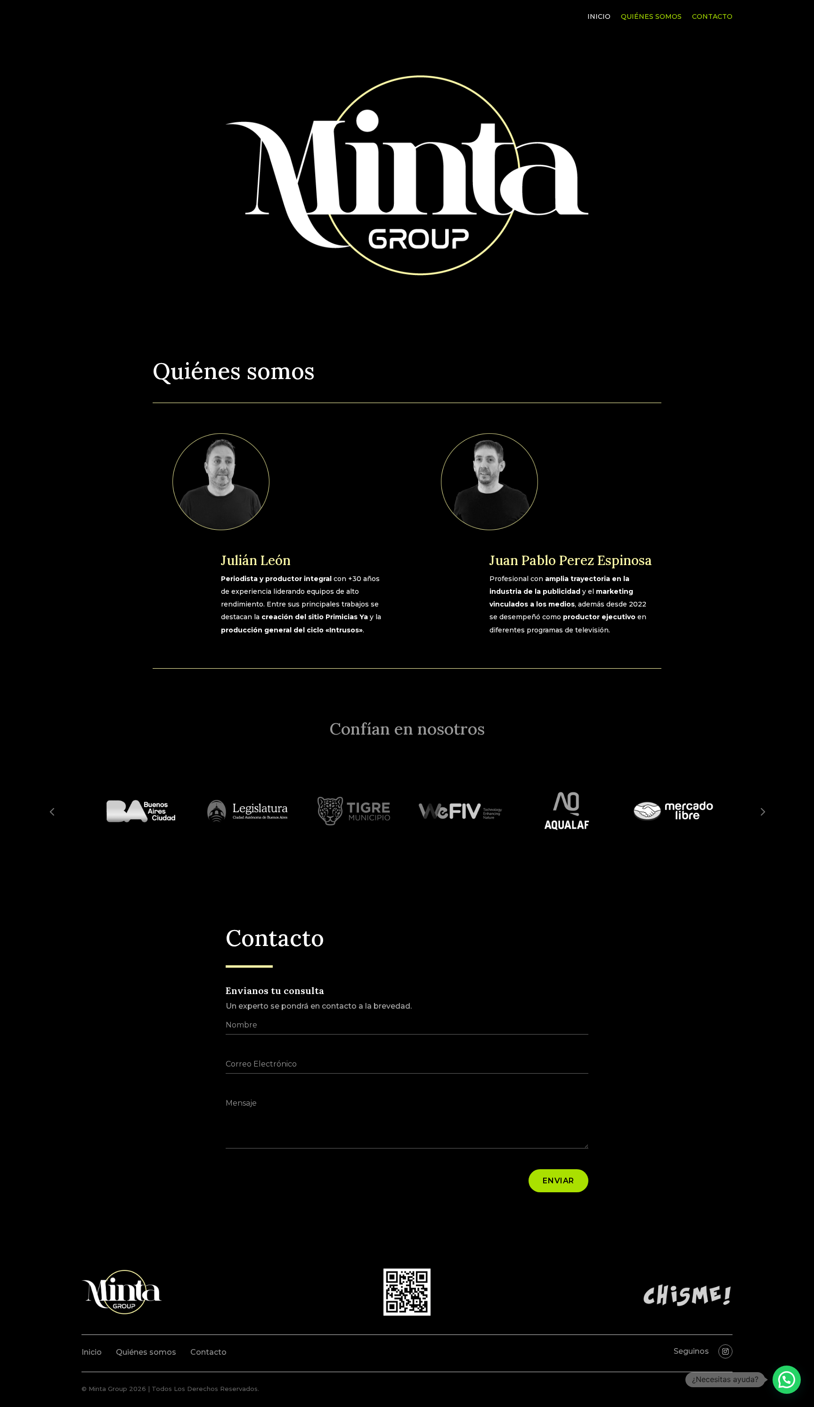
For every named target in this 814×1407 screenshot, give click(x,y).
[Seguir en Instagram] (725, 1351)
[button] (787, 1380)
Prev (52, 811)
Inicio (598, 17)
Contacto (712, 17)
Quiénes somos (651, 17)
